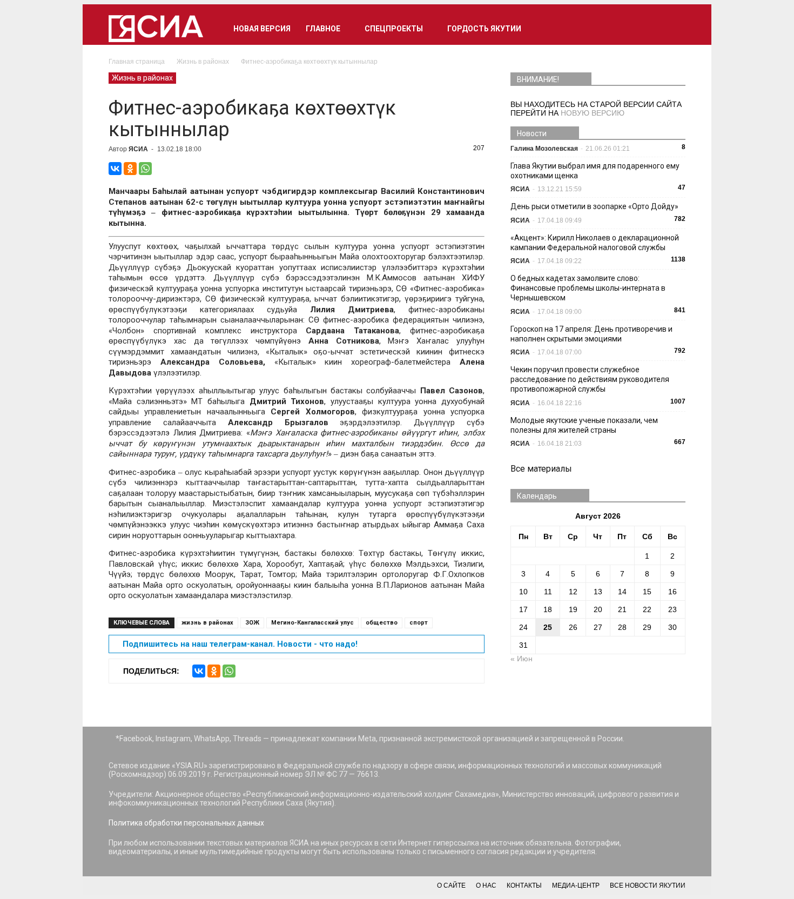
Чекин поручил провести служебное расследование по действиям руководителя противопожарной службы (589, 379)
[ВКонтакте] (115, 168)
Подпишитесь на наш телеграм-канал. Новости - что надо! (240, 644)
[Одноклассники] (130, 168)
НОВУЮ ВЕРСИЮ (592, 113)
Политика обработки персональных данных (186, 823)
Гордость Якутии (484, 28)
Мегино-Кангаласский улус (312, 622)
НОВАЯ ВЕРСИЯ (262, 28)
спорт (418, 622)
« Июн (521, 658)
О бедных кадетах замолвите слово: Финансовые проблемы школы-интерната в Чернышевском (587, 288)
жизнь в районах (207, 622)
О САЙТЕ (451, 885)
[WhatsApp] (145, 168)
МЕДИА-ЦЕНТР (576, 885)
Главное (323, 28)
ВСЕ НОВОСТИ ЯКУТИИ (647, 885)
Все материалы (541, 469)
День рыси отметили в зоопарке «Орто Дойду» (594, 206)
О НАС (486, 885)
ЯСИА (138, 149)
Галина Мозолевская (544, 148)
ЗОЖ (252, 622)
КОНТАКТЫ (524, 885)
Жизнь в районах (142, 77)
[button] (672, 29)
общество (382, 622)
